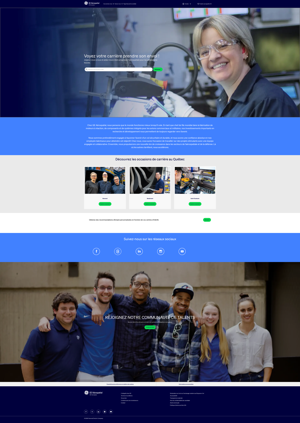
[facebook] (86, 412)
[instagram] (105, 412)
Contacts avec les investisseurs (129, 400)
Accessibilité (173, 395)
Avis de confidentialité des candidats (180, 400)
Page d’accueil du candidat (129, 4)
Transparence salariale (176, 398)
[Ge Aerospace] (92, 3)
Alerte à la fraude (174, 403)
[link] (150, 327)
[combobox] (118, 69)
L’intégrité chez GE (126, 393)
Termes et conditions (126, 395)
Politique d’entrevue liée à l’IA (178, 405)
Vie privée (124, 398)
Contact (123, 403)
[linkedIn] (98, 412)
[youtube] (111, 412)
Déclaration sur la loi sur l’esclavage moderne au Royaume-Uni (187, 393)
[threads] (92, 412)
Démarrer (207, 220)
